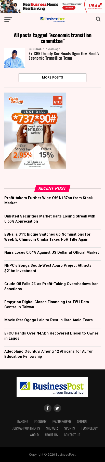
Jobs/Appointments (26, 428)
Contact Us (72, 434)
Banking (22, 421)
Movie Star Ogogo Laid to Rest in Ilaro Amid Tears (48, 320)
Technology (89, 428)
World (34, 434)
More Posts (52, 77)
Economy (40, 421)
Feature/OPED (61, 421)
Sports (69, 428)
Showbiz (52, 428)
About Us (51, 434)
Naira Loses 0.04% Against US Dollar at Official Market (51, 252)
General (82, 421)
